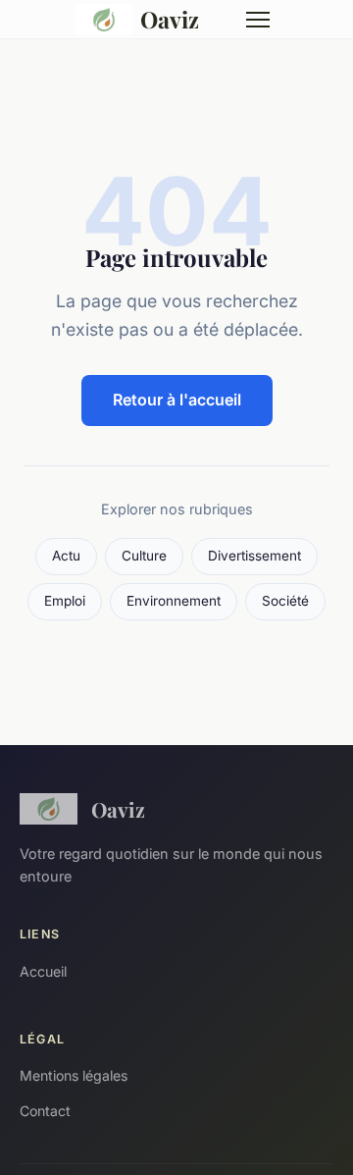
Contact (45, 1110)
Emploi (64, 601)
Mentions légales (73, 1075)
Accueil (43, 971)
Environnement (173, 601)
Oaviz (169, 19)
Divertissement (254, 555)
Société (285, 601)
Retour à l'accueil (177, 399)
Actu (66, 555)
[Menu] (257, 19)
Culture (144, 555)
